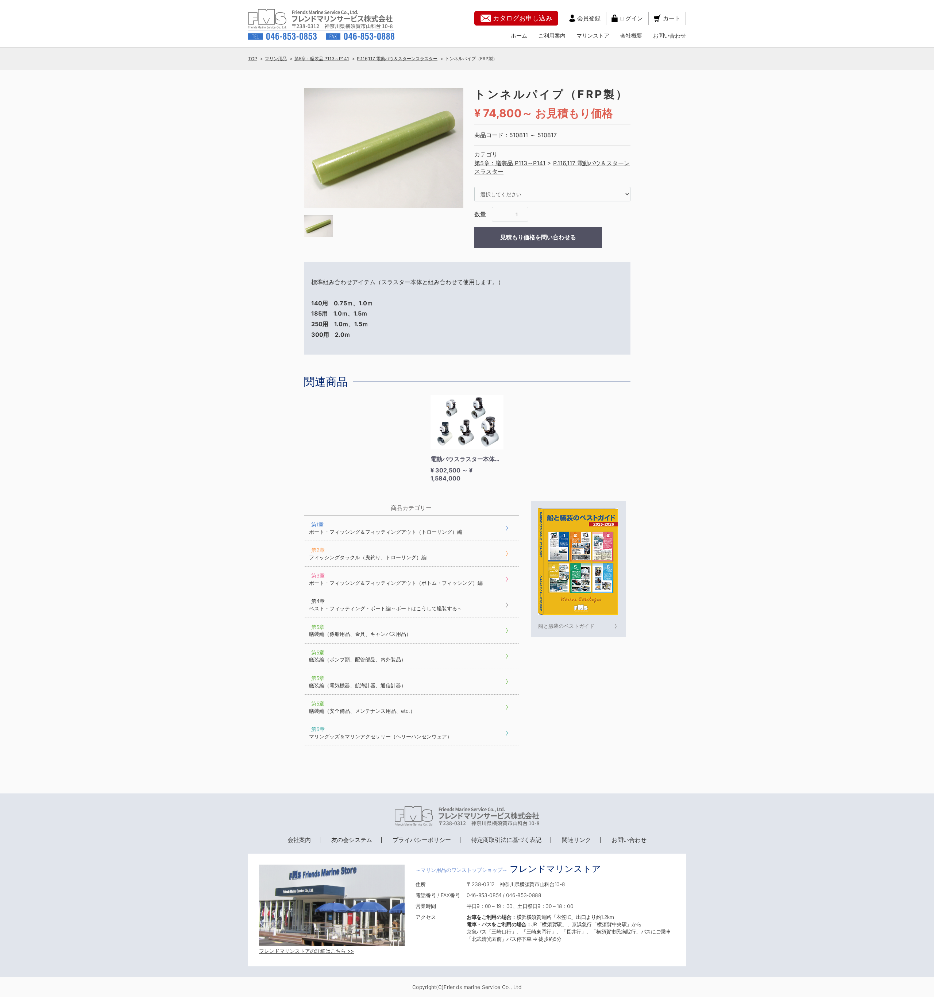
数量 (480, 214)
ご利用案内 (552, 35)
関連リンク (576, 839)
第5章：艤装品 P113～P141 (321, 58)
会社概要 (631, 35)
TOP (252, 58)
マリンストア (592, 35)
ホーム (519, 35)
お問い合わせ (669, 35)
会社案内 (299, 839)
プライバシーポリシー (422, 839)
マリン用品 (276, 58)
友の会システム (351, 839)
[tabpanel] (384, 148)
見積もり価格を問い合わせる (538, 237)
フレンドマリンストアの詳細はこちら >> (306, 951)
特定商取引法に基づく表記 (506, 839)
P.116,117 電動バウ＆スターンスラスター (397, 58)
